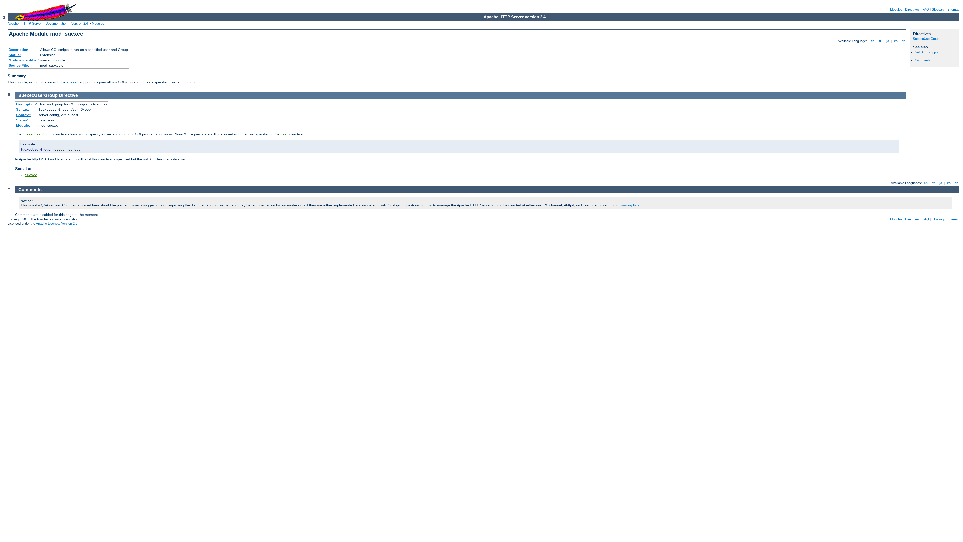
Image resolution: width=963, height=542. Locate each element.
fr (880, 41)
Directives (912, 9)
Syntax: (22, 109)
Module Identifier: (24, 60)
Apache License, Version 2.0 (56, 223)
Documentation (56, 23)
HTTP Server (32, 23)
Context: (23, 115)
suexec (72, 82)
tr (903, 41)
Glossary (938, 9)
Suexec (31, 175)
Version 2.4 (79, 23)
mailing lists (630, 205)
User (284, 134)
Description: (19, 50)
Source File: (19, 65)
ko (896, 41)
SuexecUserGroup (926, 39)
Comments (923, 60)
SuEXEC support (927, 52)
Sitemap (953, 9)
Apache (13, 23)
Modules (896, 9)
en (872, 41)
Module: (23, 125)
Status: (15, 55)
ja (887, 41)
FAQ (925, 9)
